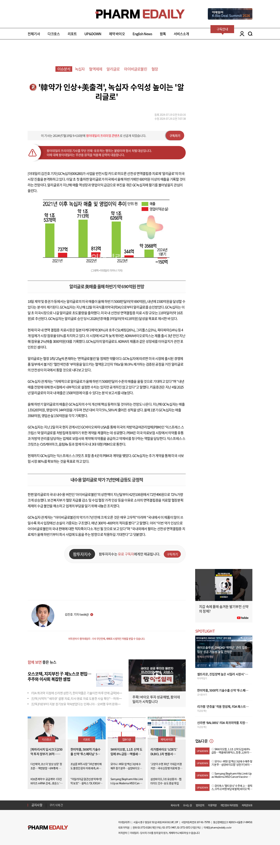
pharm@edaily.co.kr (220, 827)
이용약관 (212, 805)
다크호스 (54, 33)
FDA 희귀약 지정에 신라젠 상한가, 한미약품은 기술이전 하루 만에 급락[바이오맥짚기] (82, 693)
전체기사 (34, 33)
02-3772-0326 (144, 827)
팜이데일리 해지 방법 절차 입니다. (68, 806)
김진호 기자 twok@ (77, 614)
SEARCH (250, 33)
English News (142, 33)
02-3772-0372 (183, 827)
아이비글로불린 (135, 69)
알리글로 (113, 69)
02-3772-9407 (169, 827)
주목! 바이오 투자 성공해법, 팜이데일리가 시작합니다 (156, 699)
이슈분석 (63, 69)
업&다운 (126, 739)
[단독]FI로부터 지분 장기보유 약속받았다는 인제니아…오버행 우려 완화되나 (77, 704)
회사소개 (175, 805)
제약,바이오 (167, 739)
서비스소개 (181, 33)
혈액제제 (95, 69)
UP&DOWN (92, 33)
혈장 (154, 69)
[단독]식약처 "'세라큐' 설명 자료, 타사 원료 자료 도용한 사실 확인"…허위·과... (78, 698)
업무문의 (200, 805)
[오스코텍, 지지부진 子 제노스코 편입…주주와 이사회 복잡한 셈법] (109, 677)
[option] (80, 806)
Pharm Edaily (48, 828)
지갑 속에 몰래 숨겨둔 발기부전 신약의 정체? (223, 609)
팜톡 (163, 33)
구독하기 (175, 135)
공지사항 (36, 805)
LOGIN (241, 33)
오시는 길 (187, 805)
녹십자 (80, 69)
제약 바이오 (117, 33)
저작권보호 (247, 805)
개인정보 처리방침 (229, 805)
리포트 (72, 33)
